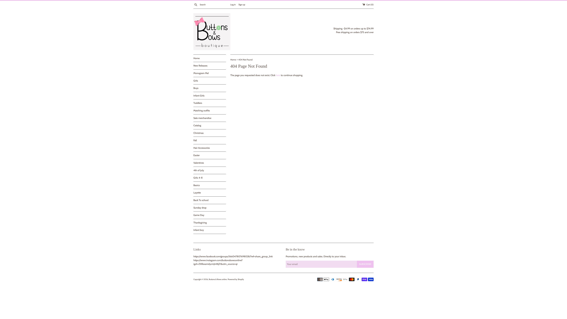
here (278, 75)
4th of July (198, 170)
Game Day (198, 215)
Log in (233, 4)
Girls (195, 80)
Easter (196, 155)
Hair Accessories (201, 148)
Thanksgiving (200, 222)
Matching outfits (201, 110)
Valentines (198, 162)
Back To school (200, 200)
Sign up (241, 4)
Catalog (197, 125)
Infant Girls (199, 95)
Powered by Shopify (236, 279)
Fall (195, 140)
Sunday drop (199, 207)
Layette (197, 192)
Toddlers (197, 103)
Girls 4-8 (198, 177)
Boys (195, 88)
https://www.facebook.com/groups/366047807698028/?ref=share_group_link (233, 256)
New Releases (200, 65)
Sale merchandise (202, 118)
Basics (196, 185)
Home (196, 58)
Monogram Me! (201, 73)
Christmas (198, 133)
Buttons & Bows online (218, 279)
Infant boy (198, 230)
